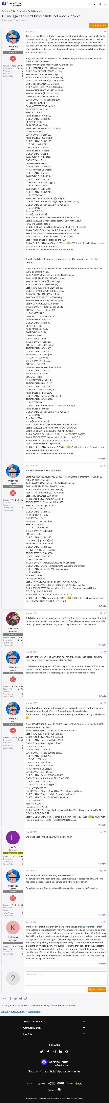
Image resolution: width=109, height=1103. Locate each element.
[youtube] (66, 1051)
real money (47, 64)
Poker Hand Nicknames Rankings (34, 1005)
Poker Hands (58, 1005)
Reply (103, 458)
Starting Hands (8, 1005)
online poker (84, 926)
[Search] (100, 4)
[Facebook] (48, 1051)
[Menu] (105, 4)
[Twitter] (41, 1051)
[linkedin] (60, 1051)
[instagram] (54, 1051)
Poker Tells (70, 1005)
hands (36, 259)
